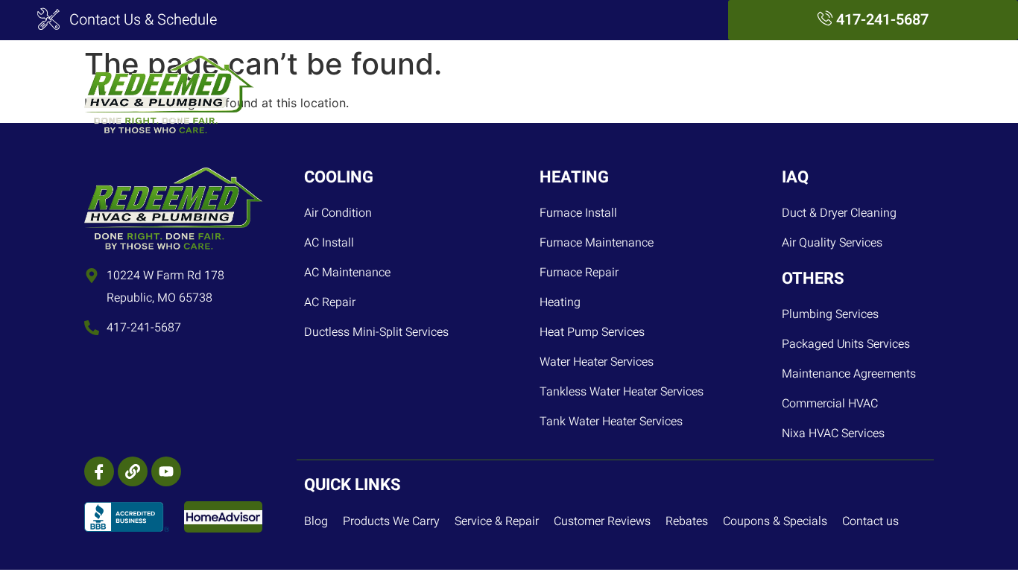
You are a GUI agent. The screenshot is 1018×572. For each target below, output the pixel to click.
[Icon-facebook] (99, 471)
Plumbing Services (571, 93)
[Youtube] (166, 471)
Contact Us (890, 93)
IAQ (660, 93)
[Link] (133, 471)
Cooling (401, 93)
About (817, 93)
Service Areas (735, 93)
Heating (470, 93)
